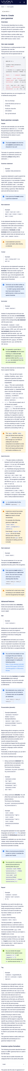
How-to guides (10, 6)
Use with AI (6, 11)
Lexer (4, 1064)
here (16, 833)
